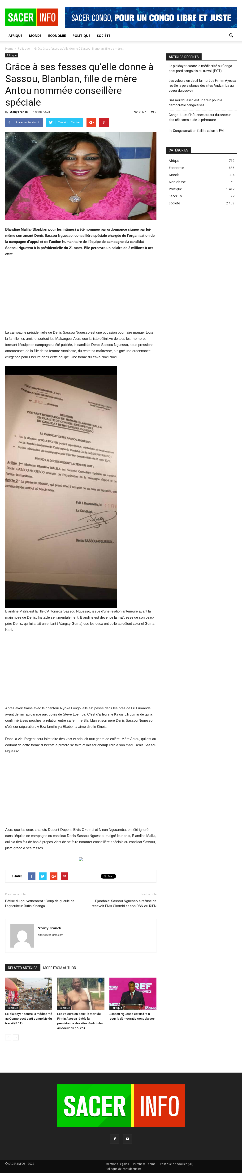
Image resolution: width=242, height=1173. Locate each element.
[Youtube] (127, 1139)
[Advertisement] (80, 296)
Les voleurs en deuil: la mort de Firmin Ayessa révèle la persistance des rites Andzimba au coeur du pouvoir (202, 85)
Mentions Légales (117, 1164)
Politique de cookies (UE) (176, 1164)
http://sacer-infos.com (50, 934)
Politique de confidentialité (124, 1169)
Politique (81, 35)
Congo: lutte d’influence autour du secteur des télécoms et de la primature (200, 117)
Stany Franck (18, 111)
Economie (57, 35)
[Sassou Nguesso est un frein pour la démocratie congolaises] (132, 994)
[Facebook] (114, 1139)
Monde (35, 35)
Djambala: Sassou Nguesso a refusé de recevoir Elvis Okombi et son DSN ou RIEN (124, 903)
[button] (231, 35)
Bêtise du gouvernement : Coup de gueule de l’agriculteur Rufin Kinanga (39, 903)
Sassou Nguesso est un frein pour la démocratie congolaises (195, 102)
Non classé (177, 182)
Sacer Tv (175, 196)
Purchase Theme (144, 1164)
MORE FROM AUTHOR (59, 968)
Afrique (15, 35)
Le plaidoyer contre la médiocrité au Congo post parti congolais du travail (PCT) (28, 1018)
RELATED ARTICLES (23, 968)
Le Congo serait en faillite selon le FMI (196, 131)
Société (104, 35)
